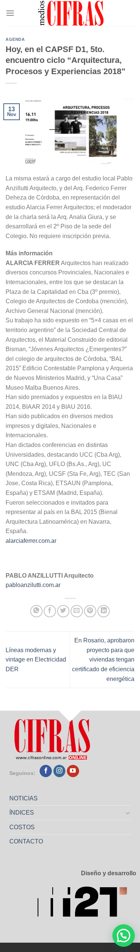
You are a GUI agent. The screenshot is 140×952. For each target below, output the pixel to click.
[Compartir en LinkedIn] (103, 611)
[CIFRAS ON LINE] (71, 13)
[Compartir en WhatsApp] (36, 611)
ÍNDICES (21, 812)
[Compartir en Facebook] (50, 611)
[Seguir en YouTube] (73, 771)
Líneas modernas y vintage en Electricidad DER (36, 659)
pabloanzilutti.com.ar (33, 585)
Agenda (15, 39)
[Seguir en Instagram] (59, 771)
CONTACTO (26, 841)
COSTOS (22, 827)
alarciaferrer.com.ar (31, 541)
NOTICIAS (23, 798)
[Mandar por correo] (77, 611)
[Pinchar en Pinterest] (90, 611)
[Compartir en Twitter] (63, 611)
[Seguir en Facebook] (46, 771)
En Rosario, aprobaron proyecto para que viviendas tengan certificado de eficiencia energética (103, 659)
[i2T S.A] (87, 904)
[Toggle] (128, 812)
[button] (123, 935)
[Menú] (10, 13)
